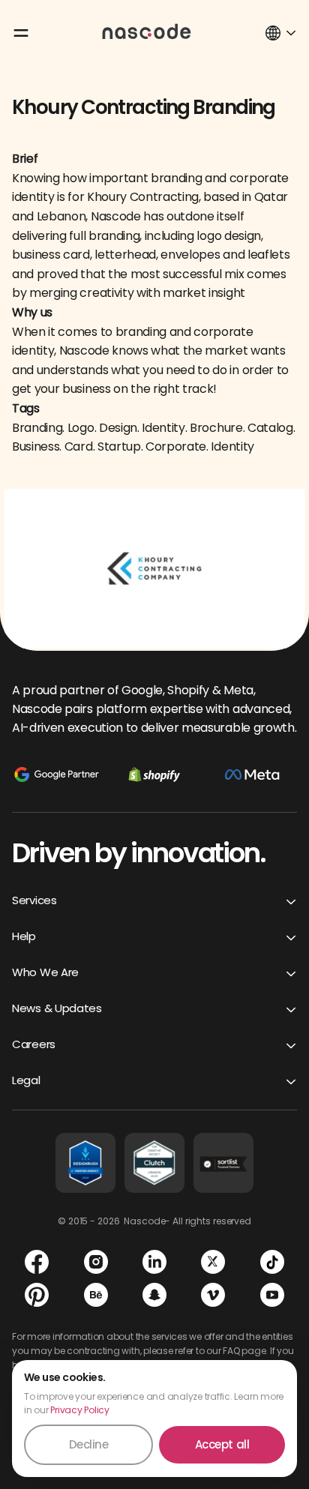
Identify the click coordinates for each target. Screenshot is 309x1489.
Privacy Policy (80, 1410)
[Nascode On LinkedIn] (154, 1262)
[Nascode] (147, 31)
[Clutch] (154, 1163)
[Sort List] (224, 1163)
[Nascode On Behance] (96, 1295)
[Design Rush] (86, 1163)
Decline (89, 1444)
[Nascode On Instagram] (96, 1262)
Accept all (222, 1444)
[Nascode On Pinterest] (37, 1295)
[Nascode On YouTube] (272, 1295)
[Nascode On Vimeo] (213, 1295)
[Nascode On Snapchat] (154, 1295)
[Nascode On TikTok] (272, 1262)
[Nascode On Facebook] (37, 1262)
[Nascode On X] (213, 1262)
